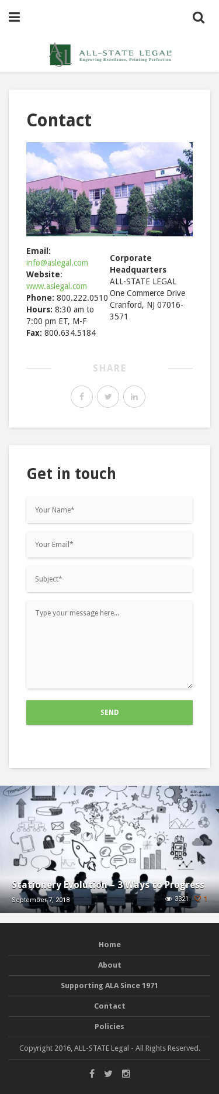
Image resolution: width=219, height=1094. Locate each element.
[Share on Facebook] (81, 396)
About (109, 965)
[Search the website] (198, 17)
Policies (109, 1026)
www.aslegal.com (56, 286)
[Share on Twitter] (108, 396)
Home (110, 944)
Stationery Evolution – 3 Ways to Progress (108, 884)
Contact (110, 1006)
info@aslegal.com (57, 262)
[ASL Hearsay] (110, 54)
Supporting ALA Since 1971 (109, 985)
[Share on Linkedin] (134, 396)
